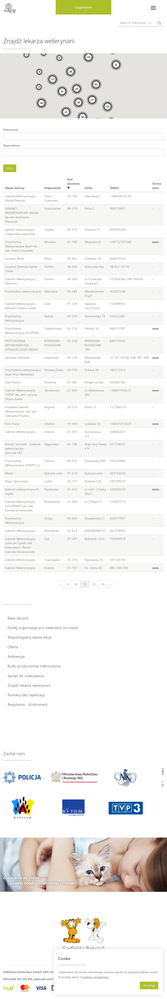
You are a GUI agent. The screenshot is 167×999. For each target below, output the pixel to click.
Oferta (13, 646)
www (155, 242)
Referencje (16, 656)
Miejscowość (52, 188)
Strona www (156, 185)
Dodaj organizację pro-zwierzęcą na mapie (43, 627)
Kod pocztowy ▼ (73, 183)
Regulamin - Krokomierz (28, 704)
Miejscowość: (11, 129)
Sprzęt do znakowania (26, 675)
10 (76, 584)
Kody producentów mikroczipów (34, 666)
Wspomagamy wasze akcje (30, 637)
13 (102, 584)
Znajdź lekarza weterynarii (29, 685)
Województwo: (11, 145)
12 (93, 584)
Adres (88, 188)
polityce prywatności (96, 977)
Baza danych (18, 618)
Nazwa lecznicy (15, 188)
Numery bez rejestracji (26, 694)
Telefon (114, 188)
